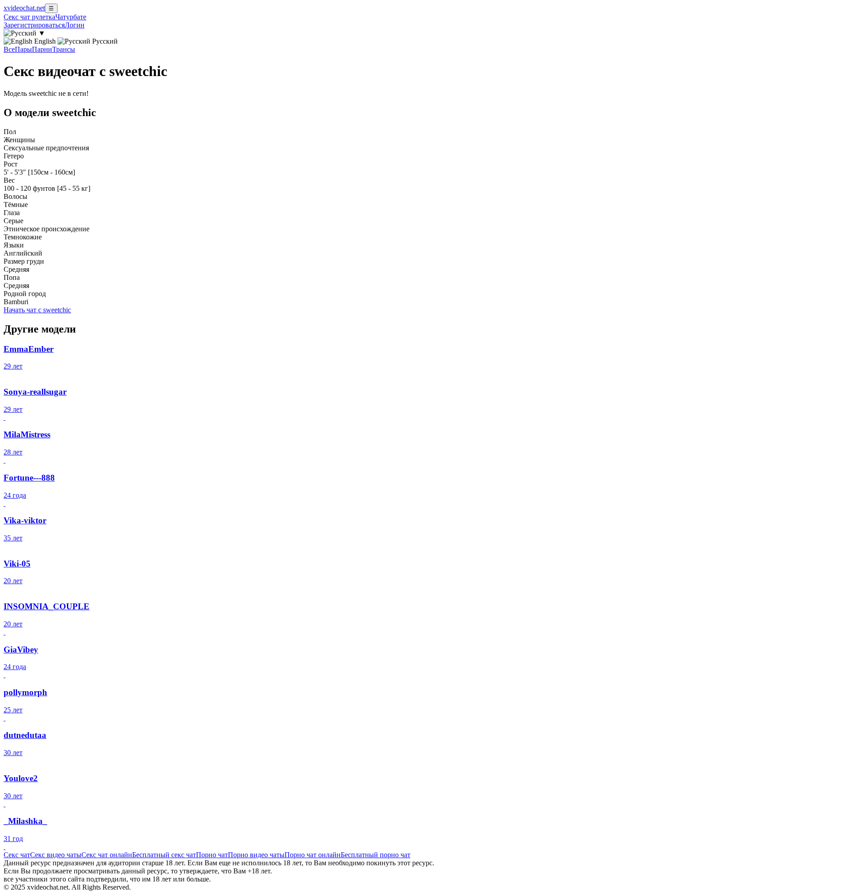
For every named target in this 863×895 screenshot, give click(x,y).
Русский (104, 41)
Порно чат (212, 855)
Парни (42, 49)
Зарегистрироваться (34, 25)
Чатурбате (70, 17)
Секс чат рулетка (29, 17)
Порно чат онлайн (313, 855)
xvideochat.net (24, 8)
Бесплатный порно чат (375, 855)
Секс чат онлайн (106, 855)
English (45, 41)
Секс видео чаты (55, 855)
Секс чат (17, 855)
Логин (75, 25)
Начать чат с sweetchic (37, 310)
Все (9, 49)
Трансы (63, 49)
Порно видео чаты (256, 855)
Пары (23, 49)
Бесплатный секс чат (164, 855)
